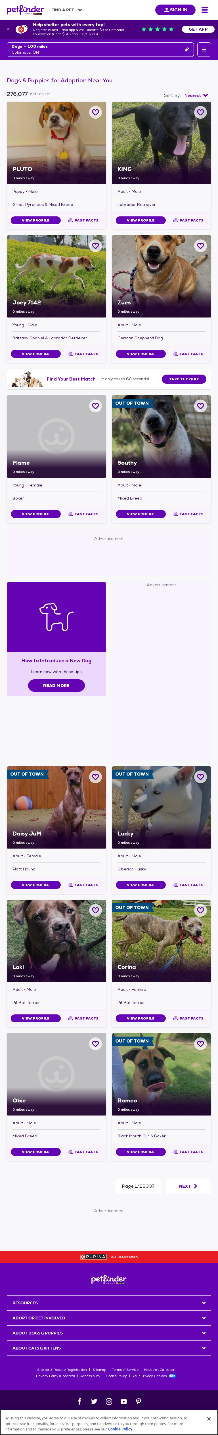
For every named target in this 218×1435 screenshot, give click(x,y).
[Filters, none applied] (204, 49)
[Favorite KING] (200, 112)
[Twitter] (94, 1401)
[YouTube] (124, 1401)
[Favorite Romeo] (200, 1043)
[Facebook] (79, 1401)
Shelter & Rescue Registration (62, 1369)
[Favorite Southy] (200, 406)
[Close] (209, 1419)
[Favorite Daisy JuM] (95, 776)
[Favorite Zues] (200, 245)
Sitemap (99, 1369)
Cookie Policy (116, 1376)
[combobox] (196, 95)
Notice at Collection (159, 1369)
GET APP (198, 29)
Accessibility (90, 1376)
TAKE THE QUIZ (184, 379)
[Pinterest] (138, 1401)
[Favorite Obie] (95, 1043)
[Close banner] (7, 29)
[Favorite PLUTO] (95, 112)
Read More (56, 685)
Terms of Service (125, 1369)
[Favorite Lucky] (200, 776)
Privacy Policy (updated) (55, 1376)
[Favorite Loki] (95, 910)
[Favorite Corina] (200, 910)
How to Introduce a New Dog (57, 660)
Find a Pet (62, 9)
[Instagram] (109, 1401)
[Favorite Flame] (95, 406)
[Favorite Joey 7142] (95, 245)
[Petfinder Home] (25, 10)
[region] (109, 1422)
